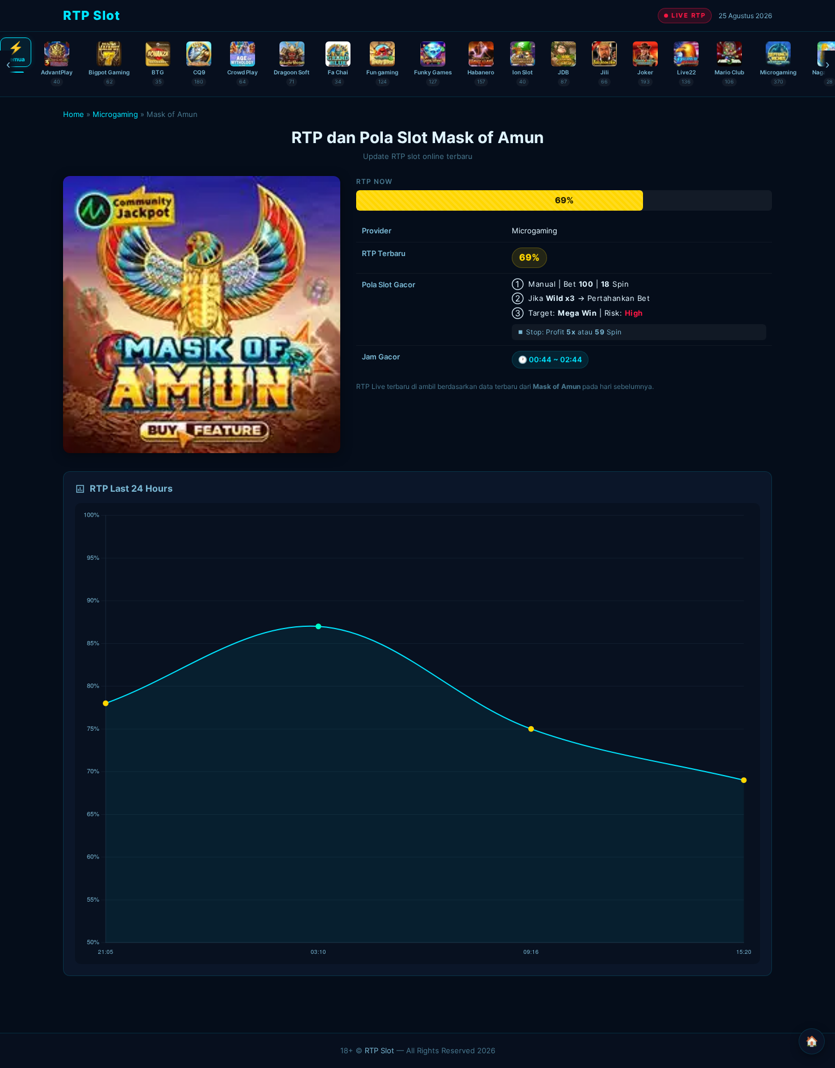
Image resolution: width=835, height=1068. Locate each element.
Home (73, 114)
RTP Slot (379, 1050)
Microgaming (115, 114)
